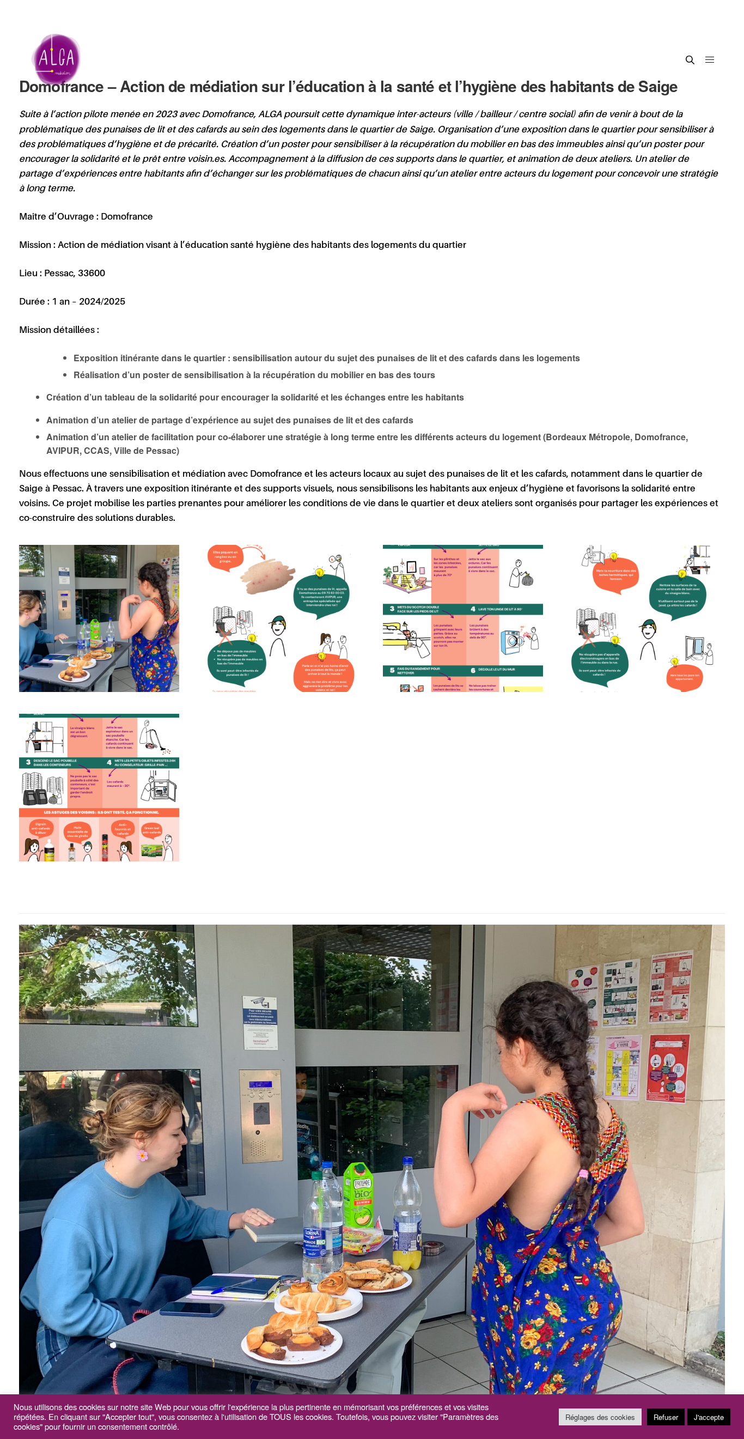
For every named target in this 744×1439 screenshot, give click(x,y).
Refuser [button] (666, 1417)
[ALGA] (57, 60)
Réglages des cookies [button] (600, 1417)
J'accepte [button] (709, 1417)
